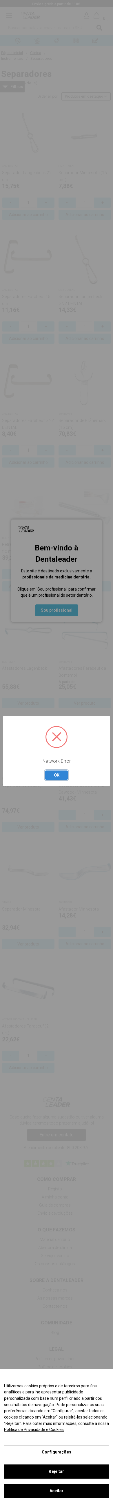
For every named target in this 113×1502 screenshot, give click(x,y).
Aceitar (57, 1490)
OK (56, 775)
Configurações (56, 1452)
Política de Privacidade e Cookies (34, 1429)
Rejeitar (56, 1471)
